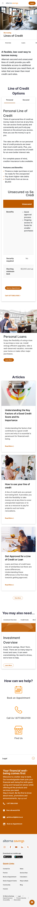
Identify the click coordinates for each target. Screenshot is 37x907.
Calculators (23, 876)
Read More (9, 446)
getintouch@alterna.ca (15, 817)
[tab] (9, 100)
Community (6, 885)
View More (18, 598)
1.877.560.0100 (12, 803)
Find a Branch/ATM (13, 810)
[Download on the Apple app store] (7, 857)
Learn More (8, 360)
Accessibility (6, 900)
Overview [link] (8, 43)
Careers (5, 889)
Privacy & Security (21, 898)
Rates (21, 868)
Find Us (18, 733)
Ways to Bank (24, 881)
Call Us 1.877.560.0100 (18, 713)
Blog (21, 885)
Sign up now (22, 798)
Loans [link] (23, 43)
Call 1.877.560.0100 (12, 295)
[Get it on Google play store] (18, 857)
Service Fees (24, 872)
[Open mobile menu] (2, 3)
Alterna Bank (17, 900)
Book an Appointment (13, 288)
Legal (19, 896)
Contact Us (6, 868)
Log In (32, 3)
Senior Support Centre (10, 881)
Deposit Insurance (7, 898)
